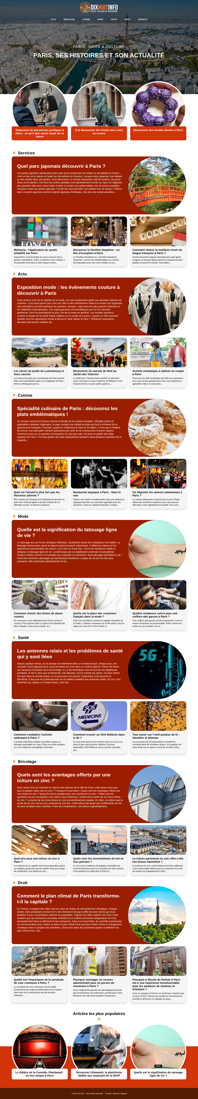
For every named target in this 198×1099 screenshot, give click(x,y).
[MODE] (158, 1051)
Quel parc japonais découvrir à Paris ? (61, 166)
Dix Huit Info (79, 1093)
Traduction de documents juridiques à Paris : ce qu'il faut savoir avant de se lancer (39, 133)
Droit (128, 19)
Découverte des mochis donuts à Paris (158, 130)
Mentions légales (120, 1093)
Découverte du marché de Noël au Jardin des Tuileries (95, 373)
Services (142, 19)
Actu (53, 19)
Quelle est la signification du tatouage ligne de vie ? (158, 1074)
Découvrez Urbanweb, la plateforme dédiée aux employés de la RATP (99, 1074)
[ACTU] (40, 1051)
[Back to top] (190, 1091)
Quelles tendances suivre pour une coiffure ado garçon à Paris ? (154, 615)
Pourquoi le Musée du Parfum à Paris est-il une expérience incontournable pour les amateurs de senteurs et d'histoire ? (156, 984)
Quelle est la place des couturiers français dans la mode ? (94, 615)
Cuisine (86, 19)
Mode (100, 19)
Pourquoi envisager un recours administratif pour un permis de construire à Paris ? (93, 983)
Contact (108, 1093)
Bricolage (69, 19)
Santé (114, 19)
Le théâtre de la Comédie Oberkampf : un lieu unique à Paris (39, 1074)
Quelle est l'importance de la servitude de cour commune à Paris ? (39, 981)
